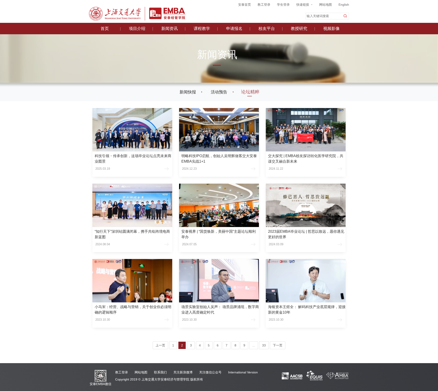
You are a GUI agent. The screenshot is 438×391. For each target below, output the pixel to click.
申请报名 (234, 28)
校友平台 (266, 28)
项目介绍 (137, 28)
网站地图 (325, 4)
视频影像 (331, 28)
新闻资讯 (169, 28)
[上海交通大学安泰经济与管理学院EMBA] (137, 13)
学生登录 (283, 4)
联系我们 (160, 372)
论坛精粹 (250, 91)
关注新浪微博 (183, 372)
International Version (243, 372)
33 (264, 345)
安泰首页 (244, 4)
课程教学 (202, 28)
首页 (105, 28)
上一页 (160, 345)
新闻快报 (188, 92)
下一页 (277, 345)
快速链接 (302, 4)
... (253, 345)
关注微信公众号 (210, 372)
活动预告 (219, 92)
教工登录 (264, 4)
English (344, 4)
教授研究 (299, 28)
